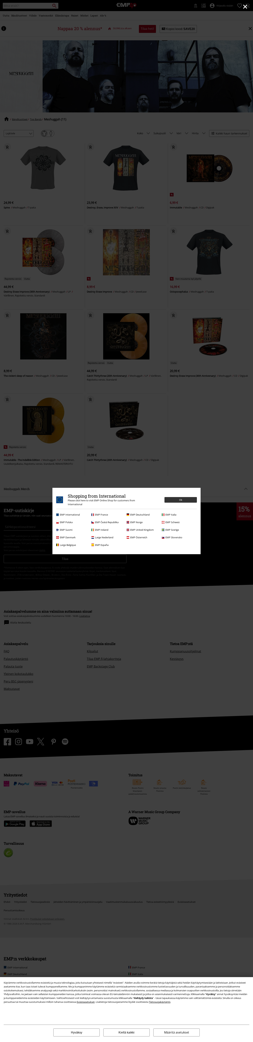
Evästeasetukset (86, 1002)
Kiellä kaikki (126, 1032)
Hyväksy (76, 1032)
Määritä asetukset (176, 1032)
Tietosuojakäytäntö (159, 1002)
